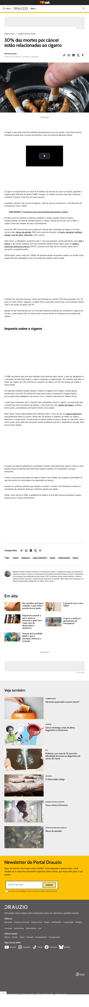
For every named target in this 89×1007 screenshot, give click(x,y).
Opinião (15, 937)
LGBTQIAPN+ (56, 922)
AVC (80, 241)
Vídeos (22, 937)
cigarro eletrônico (74, 414)
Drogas (46, 922)
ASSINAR (49, 885)
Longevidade (68, 922)
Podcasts (29, 937)
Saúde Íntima (19, 928)
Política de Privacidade (44, 994)
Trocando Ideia (54, 937)
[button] (64, 55)
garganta (70, 232)
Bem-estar (8, 922)
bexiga (7, 235)
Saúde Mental (31, 928)
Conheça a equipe (27, 994)
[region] (21, 279)
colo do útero (17, 235)
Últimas (7, 937)
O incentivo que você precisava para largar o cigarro (45, 212)
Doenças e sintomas (21, 922)
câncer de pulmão (23, 232)
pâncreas (28, 235)
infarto (7, 244)
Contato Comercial (11, 994)
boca (62, 232)
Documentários (41, 937)
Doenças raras (36, 922)
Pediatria (78, 922)
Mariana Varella (10, 54)
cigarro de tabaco (66, 405)
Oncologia (8, 928)
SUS (39, 928)
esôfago (78, 232)
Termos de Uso (61, 994)
